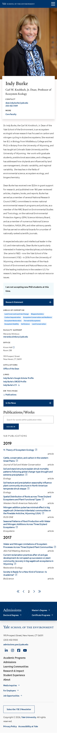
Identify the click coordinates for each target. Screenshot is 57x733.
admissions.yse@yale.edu (15, 644)
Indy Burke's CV (10, 385)
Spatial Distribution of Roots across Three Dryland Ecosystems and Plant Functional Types (27, 498)
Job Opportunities (11, 695)
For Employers (9, 690)
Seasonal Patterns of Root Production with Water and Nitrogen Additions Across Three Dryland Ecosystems (26, 524)
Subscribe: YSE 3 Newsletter (19, 709)
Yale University (28, 717)
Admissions (9, 662)
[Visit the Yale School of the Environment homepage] (18, 4)
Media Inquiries (10, 685)
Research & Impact (13, 670)
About (6, 679)
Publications (11, 394)
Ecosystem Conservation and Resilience (37, 317)
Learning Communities (15, 666)
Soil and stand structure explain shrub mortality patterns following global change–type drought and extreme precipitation (28, 471)
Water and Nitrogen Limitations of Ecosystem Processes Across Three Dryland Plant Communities (28, 545)
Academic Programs (14, 657)
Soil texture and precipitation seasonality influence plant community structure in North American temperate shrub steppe (27, 485)
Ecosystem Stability (12, 324)
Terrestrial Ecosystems (32, 321)
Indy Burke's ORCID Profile (14, 381)
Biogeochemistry (37, 314)
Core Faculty (11, 114)
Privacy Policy (10, 726)
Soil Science (25, 324)
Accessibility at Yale (28, 726)
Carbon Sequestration (13, 317)
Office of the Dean (11, 368)
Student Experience (14, 675)
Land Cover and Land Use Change (17, 314)
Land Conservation (39, 324)
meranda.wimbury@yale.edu (15, 336)
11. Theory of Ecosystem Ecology (18, 449)
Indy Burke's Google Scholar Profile (18, 378)
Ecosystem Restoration (13, 321)
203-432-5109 (12, 105)
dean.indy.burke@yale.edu (17, 103)
